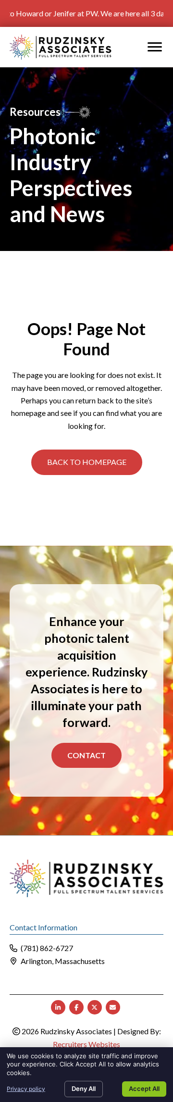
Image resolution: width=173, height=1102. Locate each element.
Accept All (144, 1088)
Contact (86, 755)
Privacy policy (26, 1088)
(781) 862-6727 (47, 947)
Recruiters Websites (86, 1044)
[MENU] (155, 47)
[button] (86, 462)
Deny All (84, 1088)
